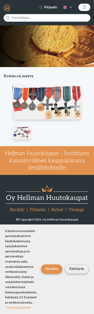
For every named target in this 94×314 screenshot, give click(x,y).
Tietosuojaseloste (18, 307)
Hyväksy (51, 269)
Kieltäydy (76, 269)
